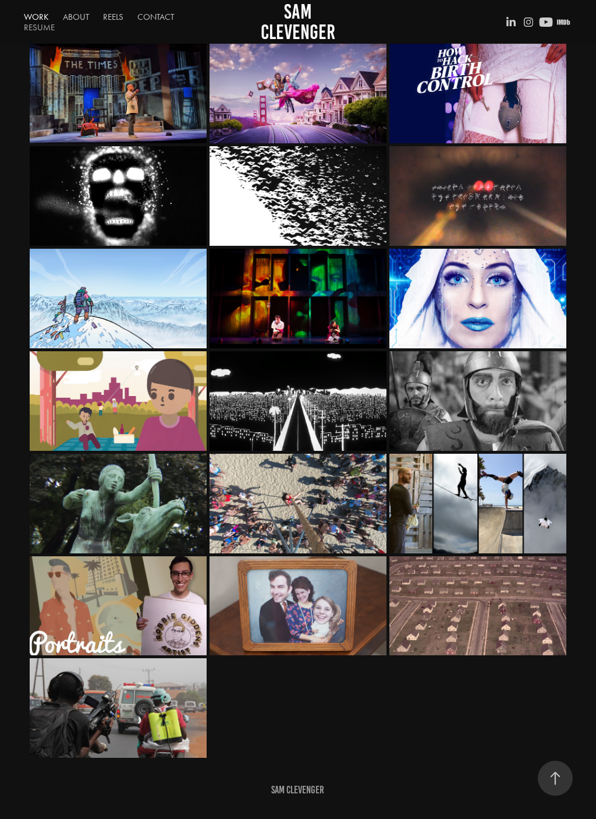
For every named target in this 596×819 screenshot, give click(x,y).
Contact (155, 17)
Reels (113, 17)
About (76, 17)
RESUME (39, 27)
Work (36, 17)
